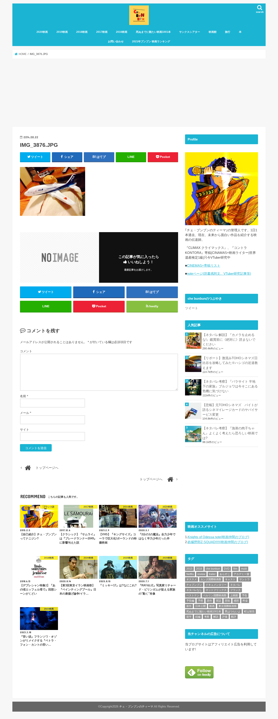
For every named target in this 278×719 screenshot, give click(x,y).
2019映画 (62, 31)
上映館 (234, 595)
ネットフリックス (216, 590)
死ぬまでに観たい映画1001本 (153, 31)
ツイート (191, 308)
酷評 (233, 616)
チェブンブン (194, 584)
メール (25, 413)
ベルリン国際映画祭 (215, 595)
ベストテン (192, 595)
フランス (235, 590)
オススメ (191, 579)
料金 (245, 600)
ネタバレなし (194, 590)
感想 (236, 600)
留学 (189, 616)
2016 (199, 568)
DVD (227, 568)
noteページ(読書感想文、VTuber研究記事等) (219, 273)
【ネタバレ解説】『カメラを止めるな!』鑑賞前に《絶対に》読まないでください (228, 339)
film (235, 568)
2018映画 (82, 31)
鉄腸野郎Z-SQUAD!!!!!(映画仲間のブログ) (218, 542)
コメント (26, 351)
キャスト (230, 579)
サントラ (244, 579)
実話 (218, 600)
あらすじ (225, 574)
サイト (24, 429)
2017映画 (102, 31)
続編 (197, 616)
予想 (200, 600)
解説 (215, 616)
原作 (209, 600)
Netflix (190, 574)
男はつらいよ (232, 611)
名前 (24, 396)
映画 (212, 606)
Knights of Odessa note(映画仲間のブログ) (218, 537)
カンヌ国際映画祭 (210, 579)
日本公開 (200, 606)
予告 (244, 595)
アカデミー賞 (241, 574)
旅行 (227, 31)
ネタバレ (235, 584)
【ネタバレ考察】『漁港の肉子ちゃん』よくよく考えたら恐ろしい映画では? (230, 433)
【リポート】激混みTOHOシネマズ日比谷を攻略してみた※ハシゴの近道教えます (230, 362)
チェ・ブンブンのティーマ (136, 706)
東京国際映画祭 (227, 606)
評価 (224, 616)
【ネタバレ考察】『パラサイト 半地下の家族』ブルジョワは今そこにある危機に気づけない (230, 386)
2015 (189, 568)
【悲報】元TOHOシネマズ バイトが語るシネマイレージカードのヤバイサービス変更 (230, 409)
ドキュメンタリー (216, 584)
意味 (227, 600)
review (201, 574)
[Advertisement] (139, 92)
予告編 (190, 600)
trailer (212, 574)
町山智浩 (249, 611)
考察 (206, 616)
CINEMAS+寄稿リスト (203, 265)
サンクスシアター (189, 31)
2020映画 (42, 31)
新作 (189, 606)
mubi (244, 568)
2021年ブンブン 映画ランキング (151, 41)
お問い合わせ (116, 41)
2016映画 (121, 31)
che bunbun (213, 568)
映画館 (213, 31)
